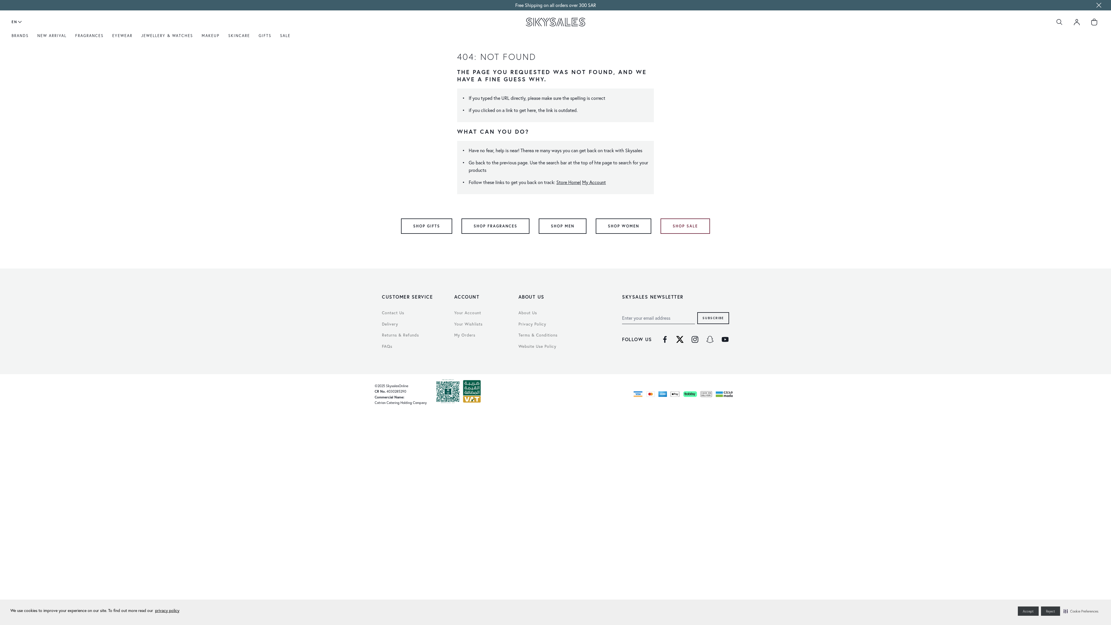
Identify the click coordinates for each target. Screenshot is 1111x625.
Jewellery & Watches (167, 35)
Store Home (568, 182)
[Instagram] (694, 339)
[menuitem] (22, 38)
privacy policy (167, 610)
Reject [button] (1050, 611)
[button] (1080, 611)
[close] (1099, 5)
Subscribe (713, 318)
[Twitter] (679, 339)
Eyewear (122, 35)
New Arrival (52, 35)
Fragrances (89, 35)
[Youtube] (725, 339)
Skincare (239, 35)
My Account (594, 182)
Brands (20, 35)
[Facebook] (664, 339)
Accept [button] (1028, 611)
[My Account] (1077, 22)
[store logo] (555, 22)
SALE (285, 35)
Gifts (265, 35)
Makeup (211, 35)
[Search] (1059, 22)
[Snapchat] (710, 339)
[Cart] (1094, 22)
